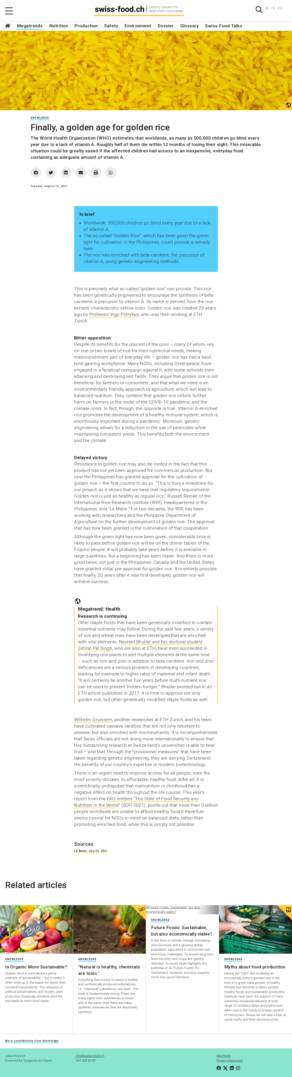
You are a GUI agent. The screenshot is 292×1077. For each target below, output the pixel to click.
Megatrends (30, 25)
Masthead (224, 1056)
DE (267, 8)
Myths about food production (254, 966)
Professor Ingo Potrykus (114, 314)
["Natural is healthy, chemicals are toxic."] (109, 929)
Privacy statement (230, 1060)
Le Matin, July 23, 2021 (91, 850)
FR (273, 8)
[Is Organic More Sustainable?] (36, 929)
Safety (111, 25)
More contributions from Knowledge (32, 1040)
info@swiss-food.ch (90, 1056)
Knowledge (40, 117)
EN (279, 8)
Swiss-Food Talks (223, 25)
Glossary (189, 25)
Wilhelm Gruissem (93, 719)
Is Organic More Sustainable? (36, 966)
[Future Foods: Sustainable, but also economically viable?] (182, 909)
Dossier (166, 25)
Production (86, 25)
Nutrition (58, 25)
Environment (137, 25)
